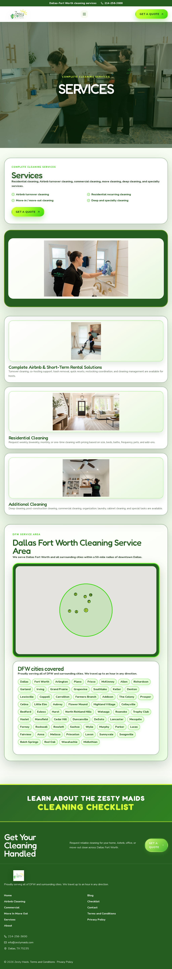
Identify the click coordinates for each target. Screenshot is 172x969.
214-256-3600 (114, 3)
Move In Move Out (16, 913)
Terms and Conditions (101, 913)
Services (9, 919)
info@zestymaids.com (20, 942)
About (8, 926)
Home (8, 895)
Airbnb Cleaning (14, 901)
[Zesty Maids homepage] (18, 14)
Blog (90, 895)
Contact (92, 907)
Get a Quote (149, 14)
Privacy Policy (96, 919)
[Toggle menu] (84, 14)
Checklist (93, 901)
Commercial (11, 907)
